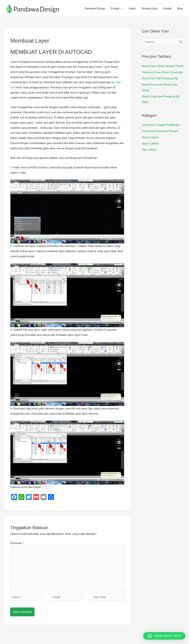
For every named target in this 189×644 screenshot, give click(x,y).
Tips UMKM (149, 149)
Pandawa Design (95, 8)
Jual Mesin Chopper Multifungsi (161, 124)
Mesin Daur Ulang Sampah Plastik (162, 65)
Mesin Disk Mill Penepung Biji (160, 78)
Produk (115, 8)
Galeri (132, 8)
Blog (180, 8)
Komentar (17, 543)
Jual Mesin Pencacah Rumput (160, 131)
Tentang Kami (149, 8)
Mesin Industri (150, 137)
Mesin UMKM (150, 143)
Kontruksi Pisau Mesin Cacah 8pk (162, 72)
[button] (164, 636)
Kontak (167, 8)
